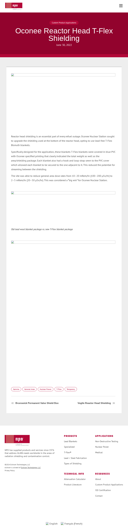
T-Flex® (67, 452)
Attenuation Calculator (75, 479)
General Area (29, 389)
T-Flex (59, 389)
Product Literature (72, 484)
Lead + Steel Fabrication (75, 458)
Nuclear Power (45, 389)
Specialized (69, 446)
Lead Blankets (70, 441)
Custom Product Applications (109, 484)
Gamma (16, 389)
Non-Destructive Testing (106, 441)
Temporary (71, 389)
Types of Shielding (72, 463)
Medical (99, 452)
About (98, 479)
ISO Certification (103, 490)
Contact (99, 495)
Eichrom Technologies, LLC (31, 467)
